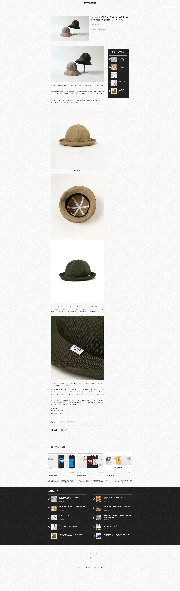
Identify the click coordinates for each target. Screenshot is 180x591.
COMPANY (101, 567)
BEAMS (94, 29)
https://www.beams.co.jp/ (57, 413)
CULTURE (103, 7)
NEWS (76, 7)
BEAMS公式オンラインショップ (92, 394)
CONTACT (79, 567)
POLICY (94, 567)
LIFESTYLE (93, 7)
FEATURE (84, 7)
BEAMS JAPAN (102, 29)
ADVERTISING (87, 567)
